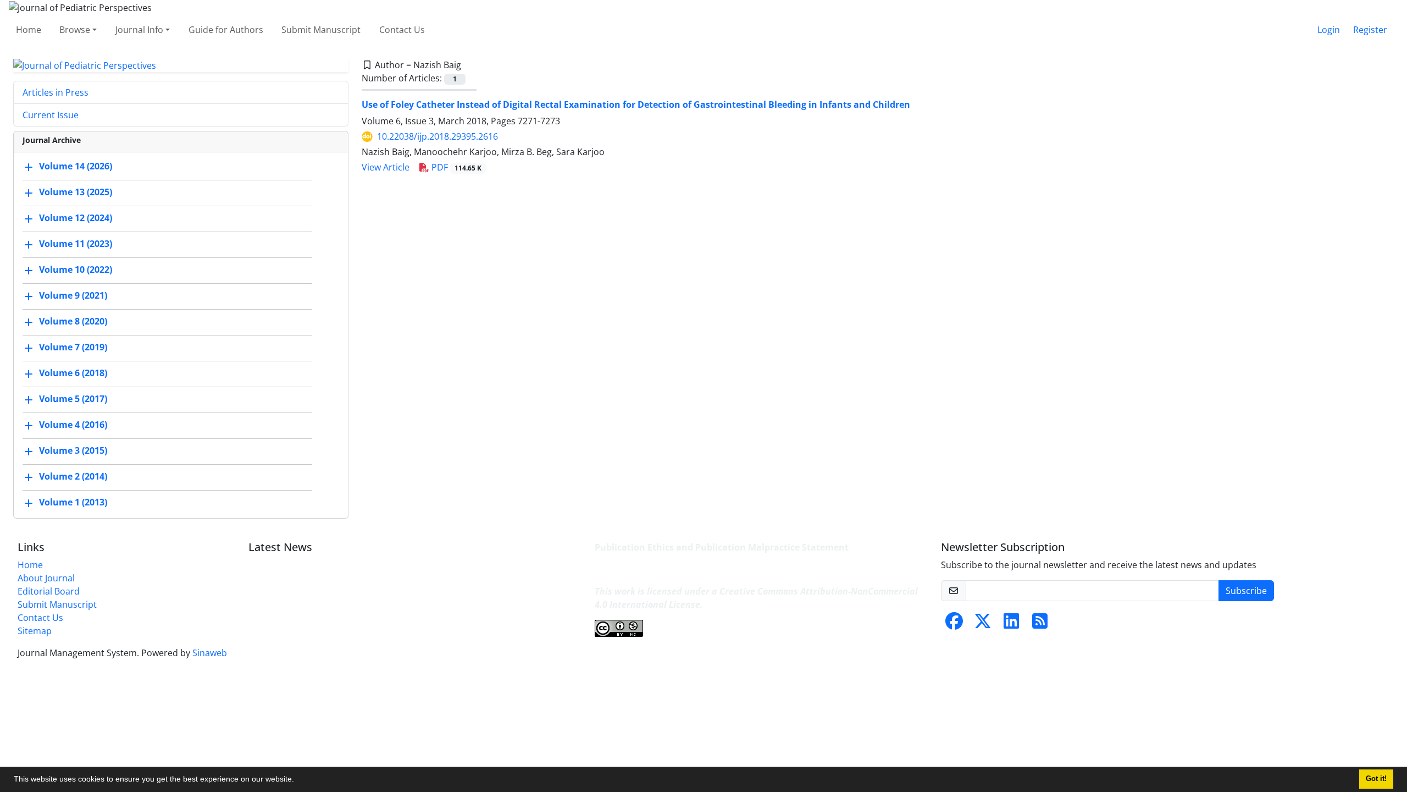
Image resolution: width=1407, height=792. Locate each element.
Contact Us (402, 30)
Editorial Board (49, 591)
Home (28, 30)
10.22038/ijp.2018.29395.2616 (437, 136)
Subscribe (1246, 591)
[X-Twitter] (983, 624)
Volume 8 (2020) (73, 322)
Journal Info (139, 30)
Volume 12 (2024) (75, 218)
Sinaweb (209, 653)
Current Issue (51, 115)
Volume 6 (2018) (73, 373)
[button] (298, 780)
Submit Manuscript (321, 30)
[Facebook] (954, 624)
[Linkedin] (1011, 624)
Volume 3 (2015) (73, 451)
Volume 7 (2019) (73, 348)
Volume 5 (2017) (73, 399)
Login (1328, 30)
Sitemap (35, 631)
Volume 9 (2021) (73, 296)
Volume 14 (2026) (75, 167)
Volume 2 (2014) (73, 477)
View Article (385, 167)
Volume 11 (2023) (75, 244)
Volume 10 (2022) (75, 270)
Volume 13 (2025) (75, 192)
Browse (74, 30)
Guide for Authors (226, 30)
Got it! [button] (1376, 779)
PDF (455, 167)
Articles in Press (55, 92)
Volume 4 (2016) (73, 425)
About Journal (46, 578)
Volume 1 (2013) (73, 503)
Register (1370, 30)
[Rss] (1040, 624)
